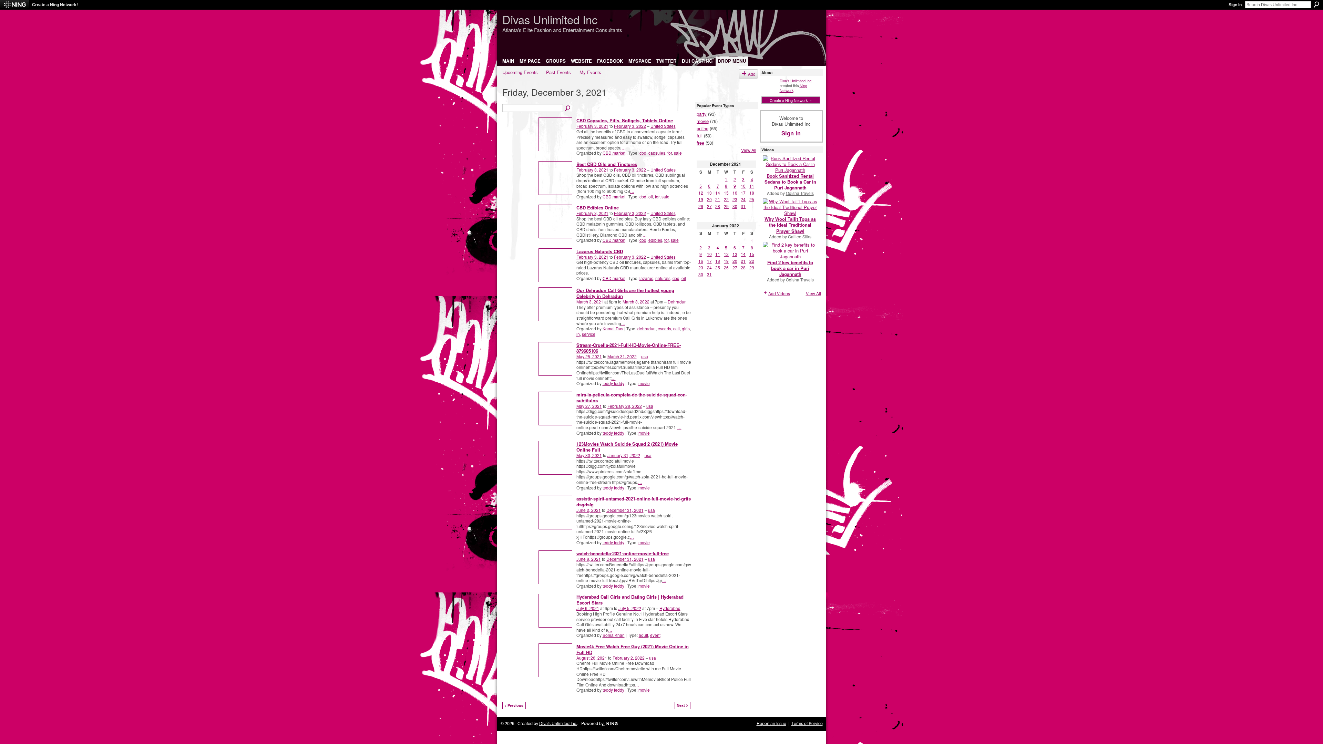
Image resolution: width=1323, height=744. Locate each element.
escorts (664, 328)
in (578, 334)
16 (734, 193)
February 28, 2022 (624, 406)
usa (644, 356)
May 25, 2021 (589, 356)
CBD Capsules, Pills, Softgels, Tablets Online (624, 120)
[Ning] (14, 5)
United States (663, 126)
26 (700, 206)
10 (743, 186)
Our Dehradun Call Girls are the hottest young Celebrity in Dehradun (625, 293)
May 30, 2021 (589, 455)
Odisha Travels (800, 193)
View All (748, 150)
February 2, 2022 (629, 658)
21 (717, 199)
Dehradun (677, 301)
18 (751, 193)
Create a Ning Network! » (791, 100)
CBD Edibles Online (597, 207)
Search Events (568, 108)
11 (751, 186)
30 (734, 206)
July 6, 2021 (587, 608)
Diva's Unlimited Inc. (796, 80)
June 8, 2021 (588, 559)
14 (717, 193)
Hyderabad (669, 608)
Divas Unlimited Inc (549, 19)
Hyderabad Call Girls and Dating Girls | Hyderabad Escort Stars (630, 599)
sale (678, 153)
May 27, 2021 (589, 406)
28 (717, 206)
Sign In (1235, 4)
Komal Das (613, 328)
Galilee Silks (799, 236)
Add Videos (779, 293)
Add (752, 74)
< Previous (513, 705)
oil (650, 196)
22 (726, 199)
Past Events (558, 72)
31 (743, 206)
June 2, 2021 (588, 510)
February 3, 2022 (630, 126)
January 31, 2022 (623, 455)
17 (743, 193)
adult (643, 635)
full (699, 135)
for (669, 153)
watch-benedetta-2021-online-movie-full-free (622, 553)
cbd (642, 153)
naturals (662, 278)
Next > (682, 705)
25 (751, 199)
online (702, 128)
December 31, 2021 (625, 510)
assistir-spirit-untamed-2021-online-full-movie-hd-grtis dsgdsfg (633, 501)
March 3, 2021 (589, 301)
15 (726, 193)
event (655, 635)
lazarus (646, 278)
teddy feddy (613, 383)
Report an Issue (771, 723)
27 (709, 206)
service (588, 334)
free (700, 143)
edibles (655, 240)
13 (709, 193)
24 (743, 199)
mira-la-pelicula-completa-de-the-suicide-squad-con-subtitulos (631, 397)
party (702, 114)
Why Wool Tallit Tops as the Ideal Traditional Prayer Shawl (790, 225)
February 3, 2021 (592, 126)
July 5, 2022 (629, 608)
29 (726, 206)
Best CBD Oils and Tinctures (606, 164)
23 (734, 199)
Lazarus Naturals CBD (599, 251)
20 (709, 199)
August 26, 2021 (591, 658)
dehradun (646, 328)
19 (700, 199)
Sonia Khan (614, 635)
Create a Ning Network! (55, 4)
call (676, 328)
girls (686, 328)
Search (1316, 4)
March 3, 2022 (636, 301)
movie (644, 383)
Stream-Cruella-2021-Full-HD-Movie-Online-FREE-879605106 (628, 348)
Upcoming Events (520, 72)
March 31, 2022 (622, 356)
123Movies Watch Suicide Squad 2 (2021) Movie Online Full (627, 447)
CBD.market (614, 153)
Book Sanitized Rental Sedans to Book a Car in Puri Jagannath (790, 182)
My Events (590, 72)
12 (700, 193)
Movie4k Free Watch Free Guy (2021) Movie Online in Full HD (632, 649)
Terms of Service (807, 723)
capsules (656, 153)
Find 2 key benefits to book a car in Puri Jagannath (790, 268)
